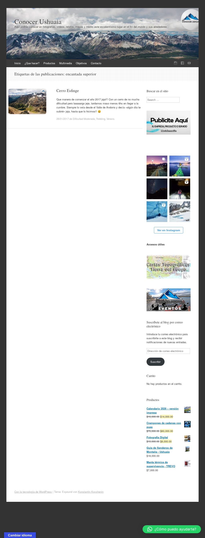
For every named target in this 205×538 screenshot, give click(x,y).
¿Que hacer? (32, 63)
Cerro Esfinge (67, 90)
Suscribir (155, 362)
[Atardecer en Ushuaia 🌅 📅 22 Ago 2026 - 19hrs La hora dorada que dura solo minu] (157, 166)
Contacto (96, 63)
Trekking (100, 118)
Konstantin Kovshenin (91, 492)
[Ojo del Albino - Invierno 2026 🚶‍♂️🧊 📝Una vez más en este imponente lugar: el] (179, 211)
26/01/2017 (62, 118)
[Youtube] (189, 63)
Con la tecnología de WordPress (33, 492)
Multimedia (65, 63)
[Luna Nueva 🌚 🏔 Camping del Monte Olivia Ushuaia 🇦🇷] (157, 188)
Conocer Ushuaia (37, 21)
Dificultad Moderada (84, 118)
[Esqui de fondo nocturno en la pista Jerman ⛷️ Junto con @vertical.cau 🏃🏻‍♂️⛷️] (179, 188)
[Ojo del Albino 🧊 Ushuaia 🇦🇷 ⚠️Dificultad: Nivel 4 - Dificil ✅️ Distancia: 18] (157, 211)
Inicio (17, 63)
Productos (49, 63)
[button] (172, 529)
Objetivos (81, 63)
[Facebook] (182, 63)
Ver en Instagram (168, 230)
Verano (110, 118)
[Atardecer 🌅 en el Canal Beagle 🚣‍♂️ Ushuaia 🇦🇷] (179, 166)
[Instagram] (175, 63)
